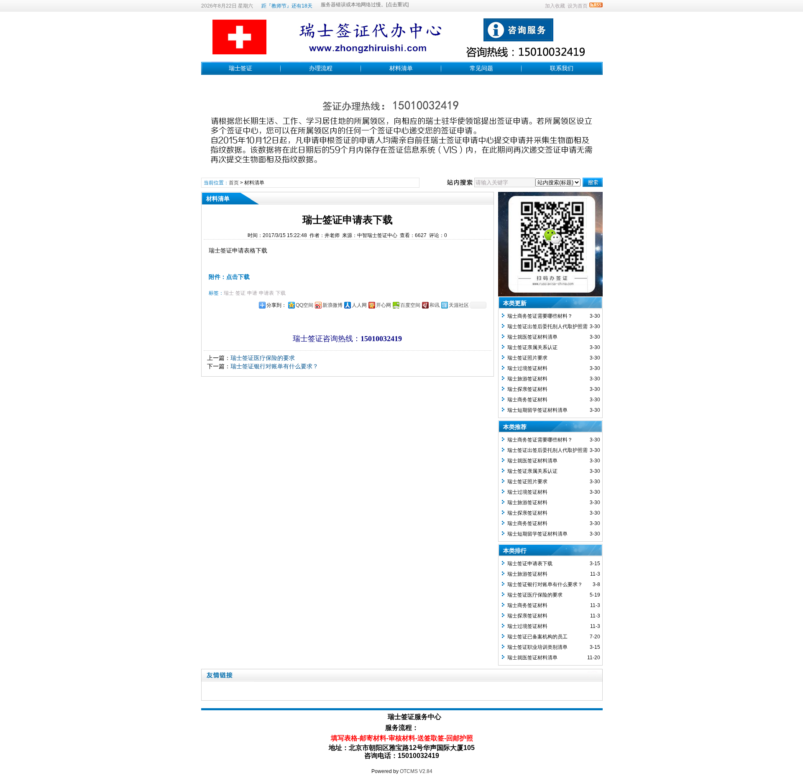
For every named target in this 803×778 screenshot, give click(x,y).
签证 (240, 293)
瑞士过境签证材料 (527, 368)
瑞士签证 (240, 68)
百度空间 (410, 305)
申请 (252, 293)
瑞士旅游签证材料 (527, 379)
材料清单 (401, 68)
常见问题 (481, 68)
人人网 (359, 305)
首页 (234, 183)
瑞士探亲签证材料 (527, 389)
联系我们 (561, 68)
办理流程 (320, 68)
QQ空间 (304, 305)
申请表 (266, 293)
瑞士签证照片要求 (527, 358)
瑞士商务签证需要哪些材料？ (540, 316)
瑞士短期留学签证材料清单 (537, 410)
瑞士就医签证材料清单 (532, 337)
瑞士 (229, 293)
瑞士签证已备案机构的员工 (537, 637)
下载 (281, 293)
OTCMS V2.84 (416, 771)
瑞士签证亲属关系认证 (532, 347)
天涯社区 (459, 305)
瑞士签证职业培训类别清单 (537, 647)
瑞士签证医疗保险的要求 (262, 358)
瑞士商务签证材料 (527, 400)
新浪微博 (332, 305)
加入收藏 (555, 6)
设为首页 (578, 6)
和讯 (435, 305)
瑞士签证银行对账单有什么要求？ (274, 366)
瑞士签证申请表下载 (529, 563)
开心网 (383, 305)
